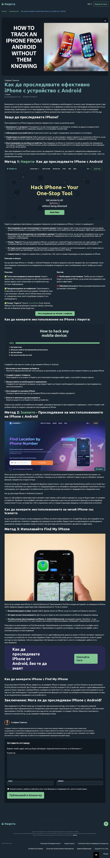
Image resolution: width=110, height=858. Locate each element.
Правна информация (84, 849)
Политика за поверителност (50, 843)
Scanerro (28, 412)
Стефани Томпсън (19, 722)
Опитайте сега (82, 659)
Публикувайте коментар (25, 795)
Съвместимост (69, 843)
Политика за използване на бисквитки (60, 849)
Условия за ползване (35, 849)
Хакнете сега (101, 4)
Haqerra (27, 161)
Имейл (60, 781)
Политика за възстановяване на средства (93, 843)
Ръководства (14, 11)
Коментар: (11, 753)
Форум (105, 854)
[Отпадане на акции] (105, 21)
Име (10, 781)
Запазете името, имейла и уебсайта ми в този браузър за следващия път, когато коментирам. (48, 789)
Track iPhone (34, 303)
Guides (8, 94)
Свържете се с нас (101, 849)
